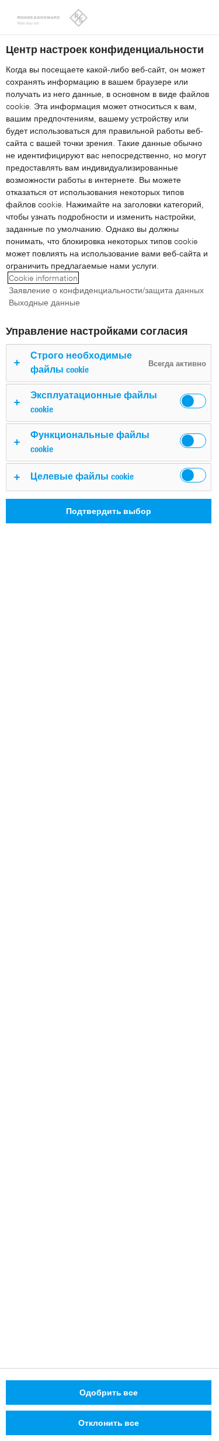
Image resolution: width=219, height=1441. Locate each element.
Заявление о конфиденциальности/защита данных (106, 290)
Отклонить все (108, 1423)
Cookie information (43, 278)
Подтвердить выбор (108, 511)
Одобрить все (108, 1392)
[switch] (193, 401)
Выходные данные (44, 302)
